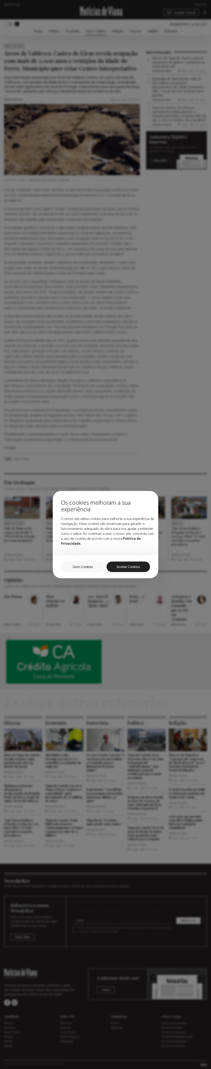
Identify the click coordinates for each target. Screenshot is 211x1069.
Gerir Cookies (83, 566)
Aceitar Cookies (128, 566)
